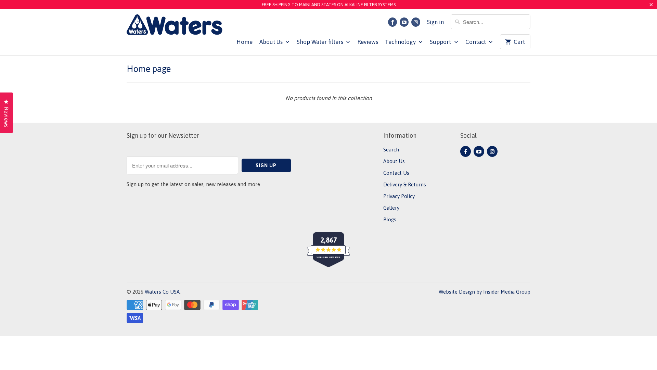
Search (391, 149)
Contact (476, 41)
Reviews (367, 41)
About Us (271, 41)
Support (441, 41)
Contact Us (396, 173)
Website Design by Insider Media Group (484, 292)
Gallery (391, 208)
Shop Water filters (321, 41)
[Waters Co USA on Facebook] (392, 22)
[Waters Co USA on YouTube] (404, 22)
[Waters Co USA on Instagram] (415, 22)
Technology (401, 41)
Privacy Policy (399, 196)
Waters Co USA (162, 292)
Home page (149, 69)
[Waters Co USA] (174, 26)
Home (244, 41)
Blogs (389, 219)
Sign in (435, 22)
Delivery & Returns (404, 184)
